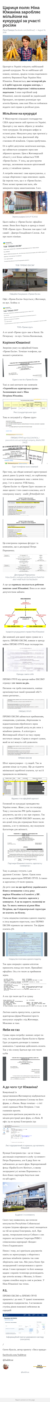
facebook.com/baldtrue (14, 1354)
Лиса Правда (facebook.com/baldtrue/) (19, 30)
